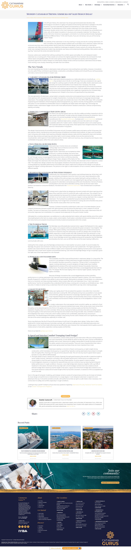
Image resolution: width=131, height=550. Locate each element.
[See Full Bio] (75, 406)
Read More (33, 456)
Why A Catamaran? (38, 17)
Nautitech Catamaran (68, 119)
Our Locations (62, 498)
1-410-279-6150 (60, 520)
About (40, 498)
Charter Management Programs (42, 386)
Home (28, 17)
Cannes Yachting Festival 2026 (65, 450)
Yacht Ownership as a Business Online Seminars (33, 450)
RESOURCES (119, 2)
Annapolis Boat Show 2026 (98, 450)
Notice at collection (56, 548)
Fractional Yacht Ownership (93, 384)
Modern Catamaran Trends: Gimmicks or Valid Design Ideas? (55, 17)
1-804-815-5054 (98, 519)
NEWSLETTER (100, 2)
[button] (83, 413)
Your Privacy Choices (70, 548)
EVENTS (112, 2)
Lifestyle (31, 17)
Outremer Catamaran (73, 185)
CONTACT (125, 2)
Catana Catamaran (90, 119)
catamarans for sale (78, 384)
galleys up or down (46, 331)
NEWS (107, 2)
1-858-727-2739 (79, 527)
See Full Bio (70, 406)
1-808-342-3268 (79, 509)
